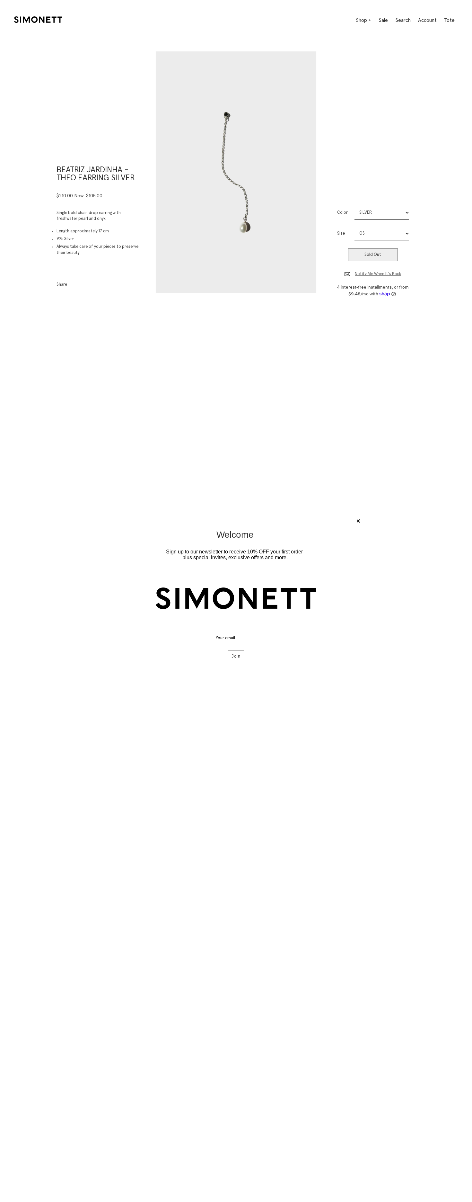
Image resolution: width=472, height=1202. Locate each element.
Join (236, 656)
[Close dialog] (358, 521)
